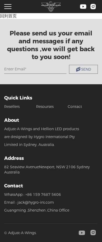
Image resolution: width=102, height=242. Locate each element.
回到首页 (8, 15)
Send (86, 69)
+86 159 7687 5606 (43, 194)
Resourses (45, 106)
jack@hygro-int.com (36, 202)
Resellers (12, 106)
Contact (75, 106)
